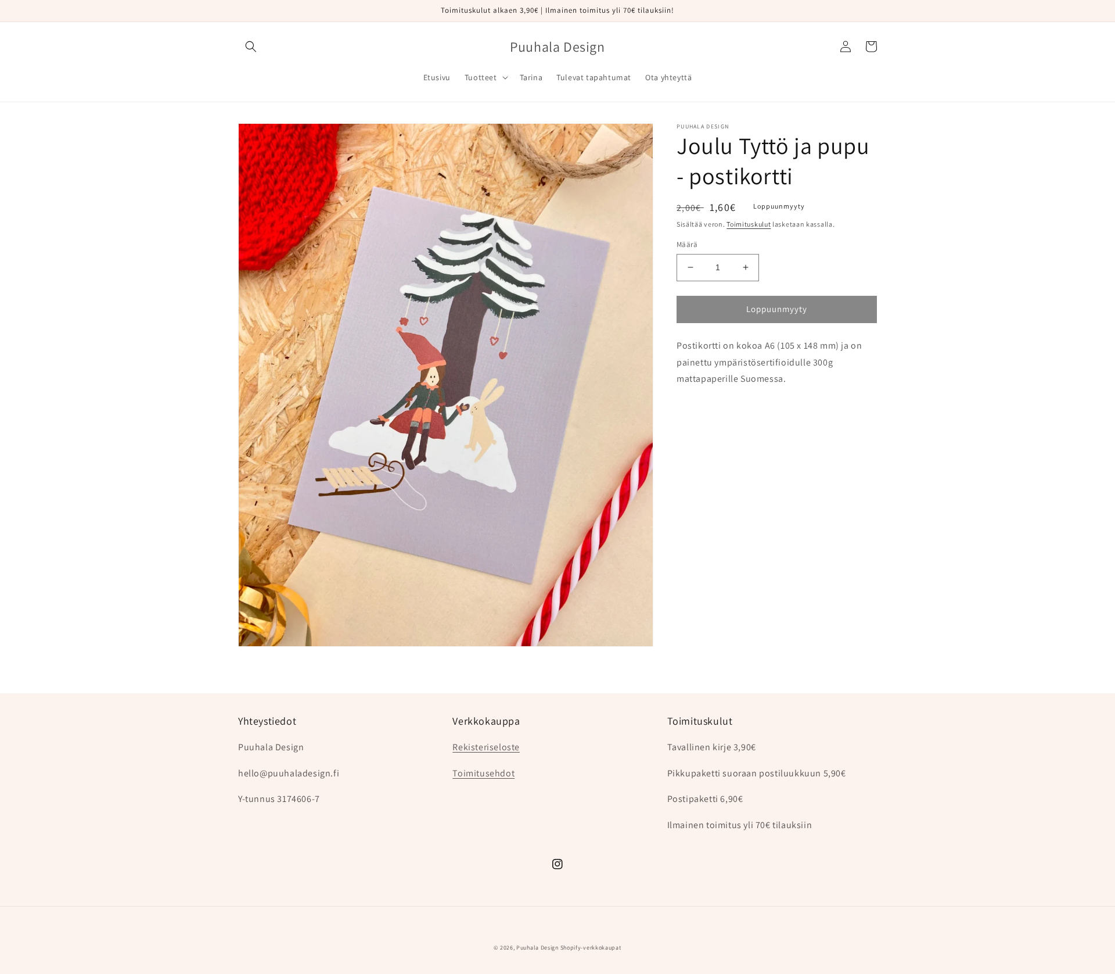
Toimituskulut (748, 224)
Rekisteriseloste (486, 747)
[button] (251, 46)
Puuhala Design (537, 947)
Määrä (687, 244)
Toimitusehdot (483, 773)
